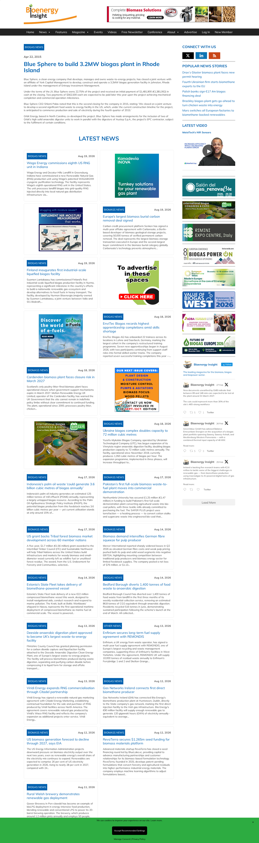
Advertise (190, 32)
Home (30, 32)
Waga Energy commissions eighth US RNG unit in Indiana (58, 165)
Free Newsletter (132, 32)
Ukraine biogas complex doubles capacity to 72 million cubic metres (135, 432)
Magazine (78, 32)
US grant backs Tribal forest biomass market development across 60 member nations (59, 538)
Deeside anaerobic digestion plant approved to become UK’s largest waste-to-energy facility (59, 636)
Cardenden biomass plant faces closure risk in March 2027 (61, 379)
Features (61, 32)
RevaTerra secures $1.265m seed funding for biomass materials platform (136, 741)
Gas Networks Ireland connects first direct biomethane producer (134, 690)
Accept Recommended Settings (129, 830)
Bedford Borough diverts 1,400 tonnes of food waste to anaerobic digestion (136, 586)
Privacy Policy (138, 839)
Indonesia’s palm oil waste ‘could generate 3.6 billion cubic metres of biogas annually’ (61, 486)
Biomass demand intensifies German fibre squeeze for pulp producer (134, 538)
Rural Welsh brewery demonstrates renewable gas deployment (53, 796)
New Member (224, 32)
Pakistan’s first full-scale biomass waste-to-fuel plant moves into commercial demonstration (135, 488)
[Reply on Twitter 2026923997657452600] (185, 451)
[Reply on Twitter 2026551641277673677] (185, 489)
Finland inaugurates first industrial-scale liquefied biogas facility (56, 272)
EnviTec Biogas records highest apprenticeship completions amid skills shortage (131, 327)
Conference (155, 32)
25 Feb (219, 462)
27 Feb (219, 385)
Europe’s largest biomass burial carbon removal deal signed (131, 218)
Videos (112, 32)
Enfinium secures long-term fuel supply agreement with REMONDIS (131, 635)
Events (98, 32)
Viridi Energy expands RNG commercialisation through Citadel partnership (61, 690)
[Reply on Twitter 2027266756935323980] (185, 412)
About (171, 32)
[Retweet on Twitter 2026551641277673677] (192, 489)
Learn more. (156, 820)
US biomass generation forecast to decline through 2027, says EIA (58, 741)
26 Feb (219, 423)
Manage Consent (122, 839)
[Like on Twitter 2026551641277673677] (199, 489)
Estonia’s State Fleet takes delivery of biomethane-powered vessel (54, 586)
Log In (206, 32)
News (43, 32)
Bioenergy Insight (202, 384)
